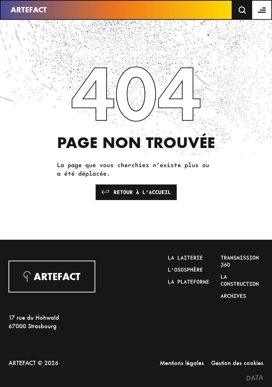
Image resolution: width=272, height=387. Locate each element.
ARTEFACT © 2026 (33, 362)
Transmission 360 (240, 261)
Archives (233, 295)
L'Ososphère (185, 269)
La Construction (240, 280)
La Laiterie (185, 257)
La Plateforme (188, 281)
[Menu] (262, 10)
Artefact (29, 10)
